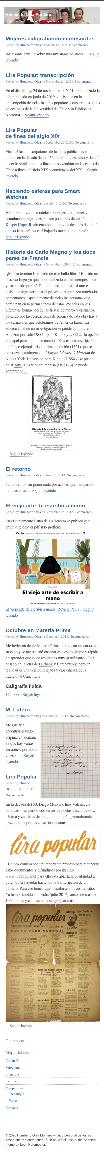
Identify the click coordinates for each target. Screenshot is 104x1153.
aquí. (18, 364)
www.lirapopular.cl (21, 876)
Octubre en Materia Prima (38, 630)
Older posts (15, 1040)
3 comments (83, 81)
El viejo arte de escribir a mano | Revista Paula (42, 609)
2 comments (83, 511)
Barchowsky (66, 663)
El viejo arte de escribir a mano (45, 506)
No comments (78, 44)
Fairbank (46, 663)
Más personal (15, 1088)
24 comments (82, 264)
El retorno (18, 469)
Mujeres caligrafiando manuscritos (50, 39)
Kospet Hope (16, 224)
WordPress (66, 1140)
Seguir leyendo (37, 114)
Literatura (12, 1074)
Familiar (11, 1081)
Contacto (12, 1107)
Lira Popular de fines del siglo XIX (33, 133)
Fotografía (13, 1067)
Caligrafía (12, 1060)
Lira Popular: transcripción (40, 75)
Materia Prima (48, 645)
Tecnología (16, 1093)
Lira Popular (21, 777)
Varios (13, 1100)
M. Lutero (18, 710)
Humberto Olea (30, 44)
